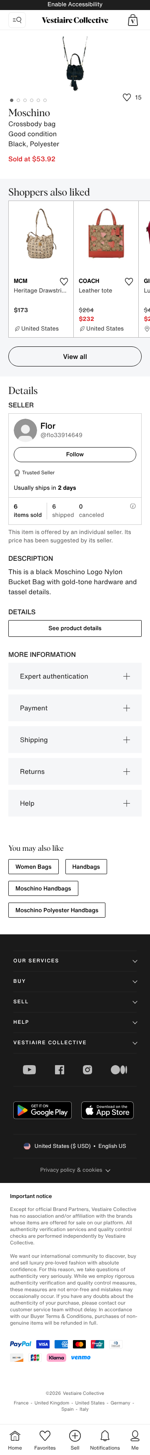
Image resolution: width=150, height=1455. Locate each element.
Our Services (36, 960)
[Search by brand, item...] (17, 20)
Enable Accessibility (75, 4)
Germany (120, 1403)
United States (90, 1403)
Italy (84, 1409)
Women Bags (33, 866)
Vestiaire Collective (50, 1042)
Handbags (86, 866)
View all (75, 356)
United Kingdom (52, 1403)
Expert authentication (54, 676)
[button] (133, 20)
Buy (19, 981)
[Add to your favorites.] (64, 282)
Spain (67, 1409)
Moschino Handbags (43, 888)
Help (27, 803)
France (21, 1403)
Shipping (34, 740)
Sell (21, 1001)
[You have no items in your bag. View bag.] (133, 20)
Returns (32, 771)
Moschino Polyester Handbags (56, 910)
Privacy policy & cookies (71, 1170)
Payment (34, 708)
